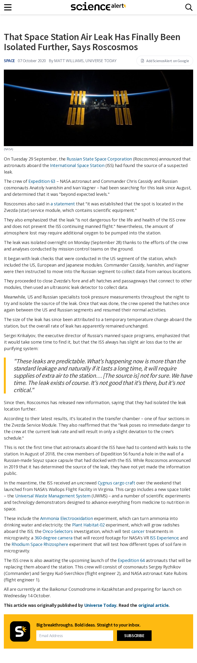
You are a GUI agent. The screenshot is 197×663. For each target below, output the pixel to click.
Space (9, 60)
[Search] (189, 7)
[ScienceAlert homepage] (98, 7)
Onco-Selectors (58, 531)
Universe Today (100, 605)
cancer (138, 531)
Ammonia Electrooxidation (66, 518)
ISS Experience (164, 538)
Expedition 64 (131, 560)
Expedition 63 (41, 181)
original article (153, 605)
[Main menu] (8, 7)
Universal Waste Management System (53, 496)
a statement (62, 204)
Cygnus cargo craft (116, 483)
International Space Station (77, 165)
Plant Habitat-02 (88, 525)
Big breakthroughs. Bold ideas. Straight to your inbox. (88, 624)
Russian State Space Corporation (99, 159)
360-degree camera (54, 538)
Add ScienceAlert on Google (167, 60)
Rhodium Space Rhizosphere (40, 544)
